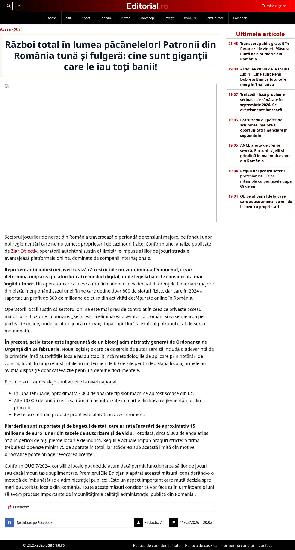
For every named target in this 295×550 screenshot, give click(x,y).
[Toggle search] (9, 6)
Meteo (125, 18)
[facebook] (19, 6)
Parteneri (240, 18)
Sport (86, 18)
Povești (169, 18)
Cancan (105, 18)
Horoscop (147, 18)
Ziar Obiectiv (24, 251)
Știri (69, 18)
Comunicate (214, 18)
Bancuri (190, 18)
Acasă (52, 18)
